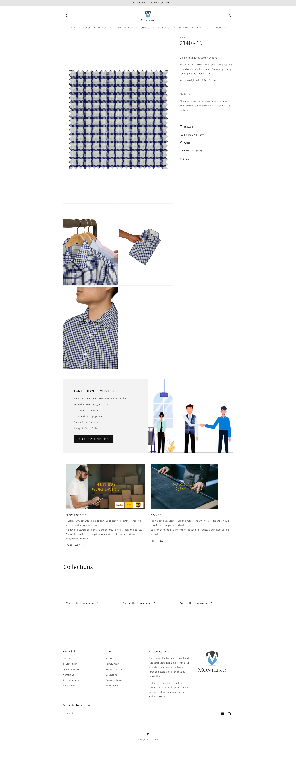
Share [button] (186, 158)
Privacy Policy (70, 663)
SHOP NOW (157, 541)
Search (66, 658)
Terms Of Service (71, 669)
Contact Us (68, 674)
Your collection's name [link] (80, 603)
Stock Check (69, 685)
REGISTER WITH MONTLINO (93, 438)
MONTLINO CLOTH (151, 740)
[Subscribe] (115, 713)
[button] (66, 15)
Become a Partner (72, 680)
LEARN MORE (73, 545)
